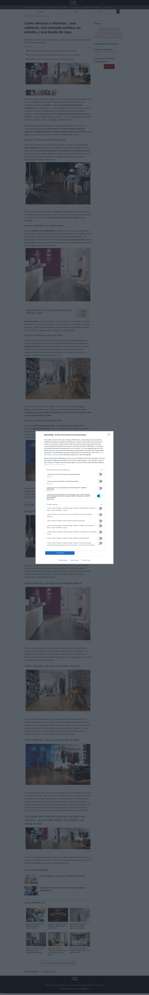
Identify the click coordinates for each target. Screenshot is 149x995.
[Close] (109, 435)
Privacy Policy (86, 560)
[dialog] (74, 497)
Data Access (74, 560)
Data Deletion (63, 560)
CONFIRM (60, 553)
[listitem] (74, 470)
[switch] (99, 474)
